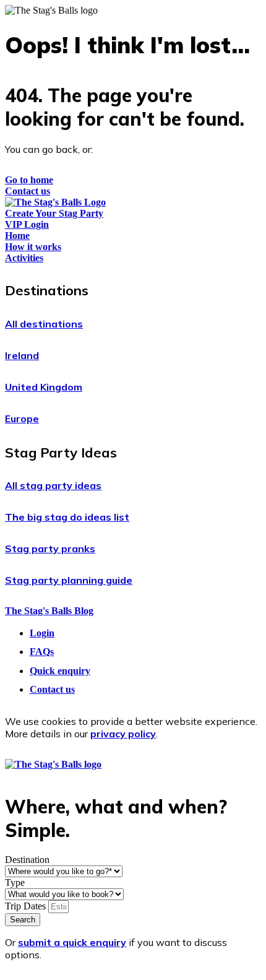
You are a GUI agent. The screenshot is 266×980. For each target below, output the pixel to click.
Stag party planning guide (68, 580)
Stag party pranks (50, 548)
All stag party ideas (53, 485)
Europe (22, 418)
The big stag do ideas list (67, 517)
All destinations (44, 324)
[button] (133, 290)
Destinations (46, 290)
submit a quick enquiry (72, 942)
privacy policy (123, 733)
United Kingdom (43, 387)
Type (15, 882)
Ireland (22, 355)
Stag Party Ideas (61, 452)
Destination (27, 859)
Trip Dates (26, 906)
